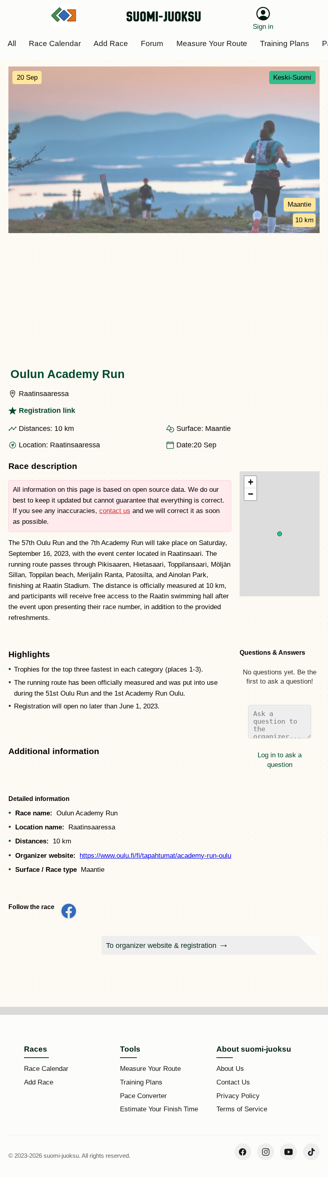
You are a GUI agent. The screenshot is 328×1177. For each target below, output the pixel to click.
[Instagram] (265, 1151)
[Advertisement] (164, 293)
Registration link (47, 410)
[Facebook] (242, 1151)
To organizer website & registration (161, 946)
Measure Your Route (150, 1068)
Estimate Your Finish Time (159, 1109)
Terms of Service (241, 1109)
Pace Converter (143, 1096)
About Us (230, 1068)
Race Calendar (46, 1068)
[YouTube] (288, 1151)
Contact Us (233, 1082)
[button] (279, 533)
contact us (114, 511)
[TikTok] (311, 1151)
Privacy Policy (238, 1096)
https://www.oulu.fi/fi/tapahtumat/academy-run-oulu (155, 855)
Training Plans (141, 1082)
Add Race (38, 1082)
